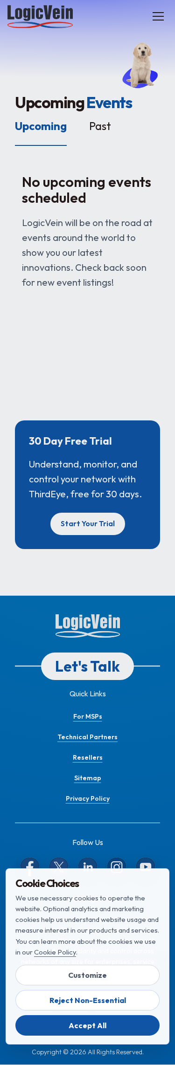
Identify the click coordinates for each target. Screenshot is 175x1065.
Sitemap (87, 778)
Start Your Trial (88, 523)
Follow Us (87, 842)
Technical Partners (87, 737)
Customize (87, 975)
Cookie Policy (55, 952)
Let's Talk (87, 666)
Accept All (87, 1025)
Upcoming (41, 126)
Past (100, 126)
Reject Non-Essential (87, 1000)
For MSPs (87, 716)
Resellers (88, 757)
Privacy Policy (88, 798)
